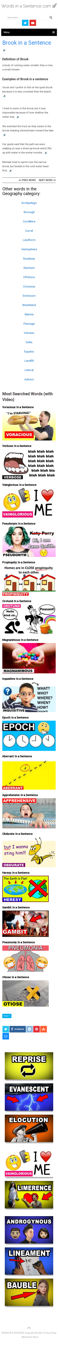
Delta (29, 342)
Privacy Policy (49, 1333)
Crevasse (29, 286)
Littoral (29, 370)
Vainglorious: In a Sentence (19, 484)
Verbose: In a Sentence (16, 446)
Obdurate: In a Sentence (17, 833)
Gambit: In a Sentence (16, 907)
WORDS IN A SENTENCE (13, 1333)
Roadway (29, 258)
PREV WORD (28, 180)
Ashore (29, 379)
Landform (29, 240)
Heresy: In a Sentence (16, 872)
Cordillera (29, 221)
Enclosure (29, 295)
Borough (29, 212)
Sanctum (29, 268)
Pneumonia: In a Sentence (18, 942)
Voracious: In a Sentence (18, 407)
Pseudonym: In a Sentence (18, 523)
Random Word (31, 1337)
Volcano (29, 333)
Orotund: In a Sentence (16, 601)
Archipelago (29, 203)
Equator (29, 351)
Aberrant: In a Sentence (17, 756)
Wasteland (29, 305)
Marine (29, 314)
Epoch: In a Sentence (15, 717)
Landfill (29, 361)
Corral (29, 231)
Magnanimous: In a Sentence (20, 639)
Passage (29, 323)
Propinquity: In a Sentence (18, 562)
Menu (7, 32)
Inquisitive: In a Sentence (17, 678)
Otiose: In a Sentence (15, 977)
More (6, 1016)
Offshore (29, 277)
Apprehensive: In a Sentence (20, 795)
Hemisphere (29, 249)
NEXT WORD (46, 180)
